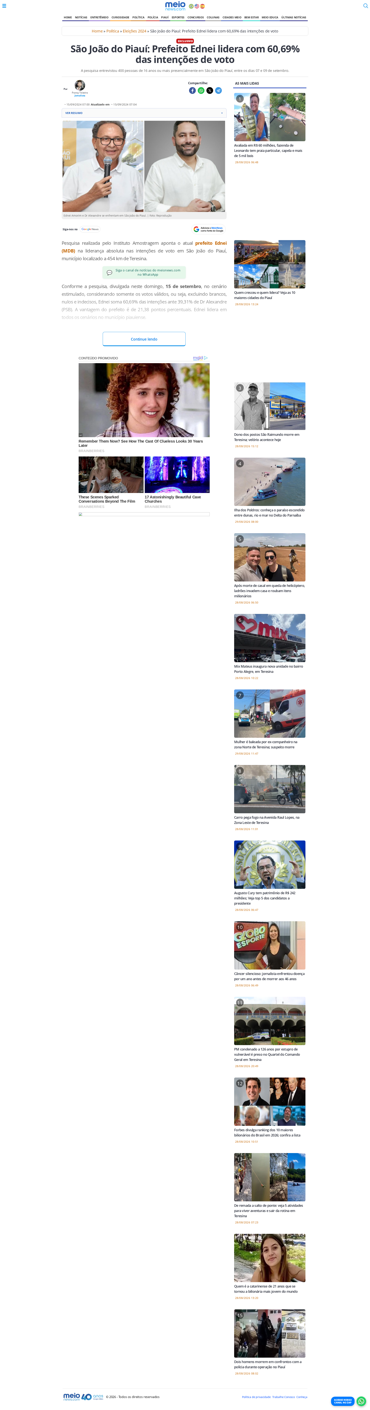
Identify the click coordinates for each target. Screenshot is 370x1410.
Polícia (153, 17)
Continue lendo (144, 339)
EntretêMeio (99, 17)
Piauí (164, 17)
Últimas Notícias (293, 17)
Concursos (196, 17)
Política (138, 17)
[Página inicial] (175, 6)
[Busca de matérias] (365, 7)
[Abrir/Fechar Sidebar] (4, 5)
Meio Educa (270, 17)
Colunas (213, 17)
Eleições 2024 (134, 31)
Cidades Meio (232, 17)
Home (68, 17)
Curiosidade (120, 17)
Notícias (81, 17)
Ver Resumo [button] (144, 113)
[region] (269, 204)
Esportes (178, 17)
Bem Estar (251, 17)
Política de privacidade (256, 1397)
